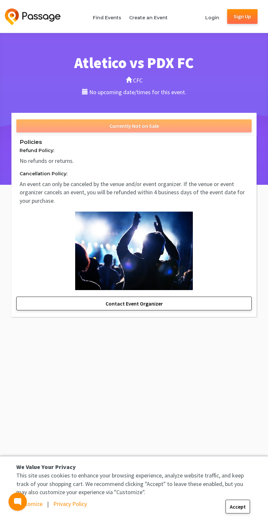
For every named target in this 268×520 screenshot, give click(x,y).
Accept (238, 506)
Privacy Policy (70, 504)
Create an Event (148, 18)
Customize (29, 504)
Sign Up (242, 16)
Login (212, 18)
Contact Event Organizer (134, 303)
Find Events (107, 18)
